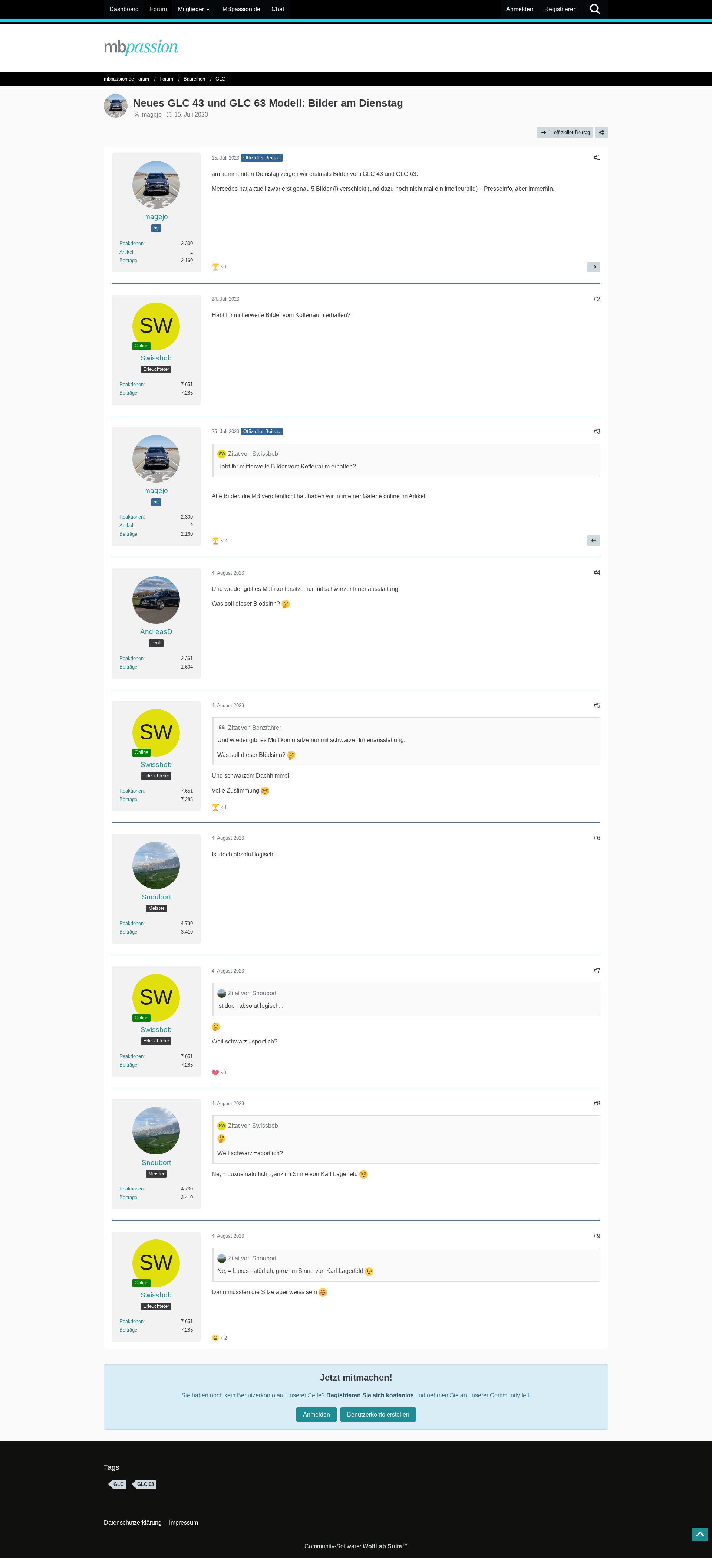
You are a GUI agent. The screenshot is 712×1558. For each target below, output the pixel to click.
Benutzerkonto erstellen (378, 1414)
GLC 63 (145, 1484)
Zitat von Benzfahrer (254, 728)
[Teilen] (601, 132)
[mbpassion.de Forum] (356, 48)
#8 (597, 1103)
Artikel (126, 252)
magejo (152, 114)
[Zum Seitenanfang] (700, 1534)
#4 (597, 572)
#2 (597, 299)
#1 (597, 157)
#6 (597, 838)
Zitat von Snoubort (252, 993)
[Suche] (595, 9)
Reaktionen (131, 243)
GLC (118, 1484)
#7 (597, 970)
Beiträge (128, 260)
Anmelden (519, 9)
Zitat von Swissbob (253, 454)
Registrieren (560, 9)
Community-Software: (356, 1546)
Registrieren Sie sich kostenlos (370, 1395)
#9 (597, 1236)
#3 (597, 431)
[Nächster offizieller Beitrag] (593, 267)
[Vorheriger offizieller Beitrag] (593, 540)
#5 (597, 705)
